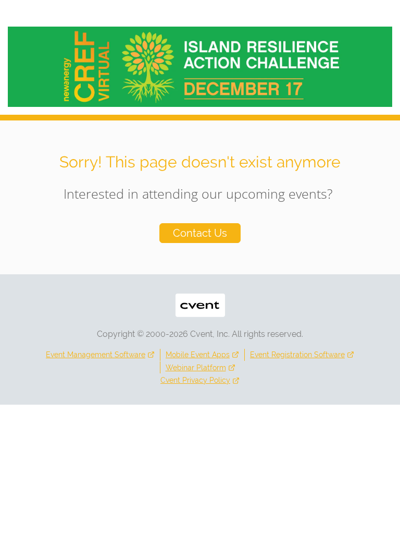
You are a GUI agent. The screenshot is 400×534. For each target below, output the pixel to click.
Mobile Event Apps (198, 354)
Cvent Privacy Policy (195, 380)
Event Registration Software (297, 354)
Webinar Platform (196, 367)
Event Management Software (95, 354)
